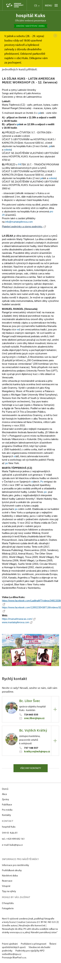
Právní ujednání (10, 943)
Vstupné (6, 885)
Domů (5, 788)
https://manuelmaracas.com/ (17, 618)
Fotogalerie (8, 908)
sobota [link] (7, 149)
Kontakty (6, 814)
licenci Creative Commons (22, 922)
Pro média (7, 809)
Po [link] (41, 481)
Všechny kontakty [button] (30, 768)
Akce (4, 794)
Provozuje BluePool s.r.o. (14, 957)
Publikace (7, 804)
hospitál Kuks (30, 15)
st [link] (15, 456)
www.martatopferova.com (15, 622)
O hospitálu (8, 903)
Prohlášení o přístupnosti (34, 943)
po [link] (6, 463)
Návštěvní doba (10, 875)
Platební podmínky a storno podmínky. (22, 226)
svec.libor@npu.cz (34, 718)
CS (36, 5)
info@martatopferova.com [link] (19, 221)
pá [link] (39, 112)
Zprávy (5, 799)
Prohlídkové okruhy (12, 870)
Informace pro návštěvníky (15, 865)
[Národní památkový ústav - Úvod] (14, 5)
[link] (7, 149)
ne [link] (18, 329)
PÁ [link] (19, 164)
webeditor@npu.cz (11, 953)
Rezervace (7, 880)
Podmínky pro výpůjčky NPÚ (29, 950)
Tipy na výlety (9, 891)
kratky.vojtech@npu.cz (37, 751)
